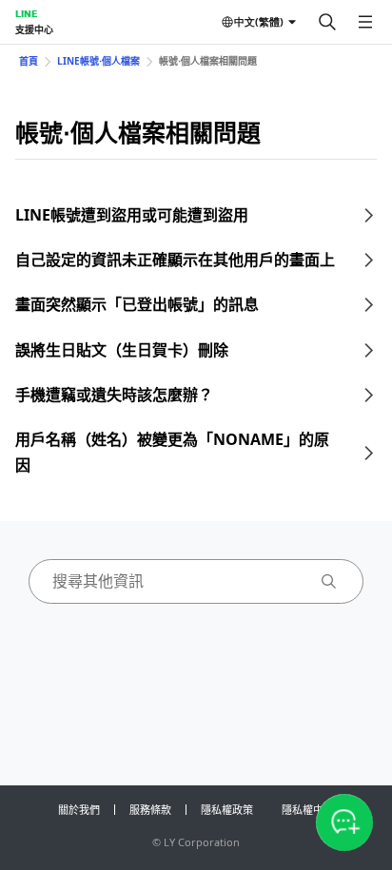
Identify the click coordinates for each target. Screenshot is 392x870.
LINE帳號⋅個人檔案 (98, 61)
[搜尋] (327, 22)
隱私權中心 (308, 809)
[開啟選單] (365, 22)
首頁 (28, 61)
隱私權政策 (227, 809)
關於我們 (79, 809)
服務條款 (150, 809)
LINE (26, 13)
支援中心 (34, 29)
